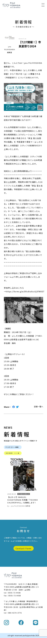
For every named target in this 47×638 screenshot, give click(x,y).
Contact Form (23, 548)
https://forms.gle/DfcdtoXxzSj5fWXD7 (25, 291)
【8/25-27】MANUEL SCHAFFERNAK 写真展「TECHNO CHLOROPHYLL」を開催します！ (22, 500)
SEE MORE (9, 453)
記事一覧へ (38, 406)
